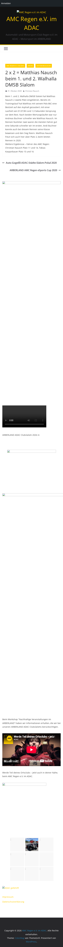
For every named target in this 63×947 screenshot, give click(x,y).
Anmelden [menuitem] (6, 3)
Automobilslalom (44, 66)
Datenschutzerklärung (13, 901)
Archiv (30, 66)
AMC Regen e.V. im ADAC (15, 66)
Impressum (7, 896)
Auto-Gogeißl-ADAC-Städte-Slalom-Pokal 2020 (31, 162)
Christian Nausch (32, 91)
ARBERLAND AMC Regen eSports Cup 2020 (33, 170)
